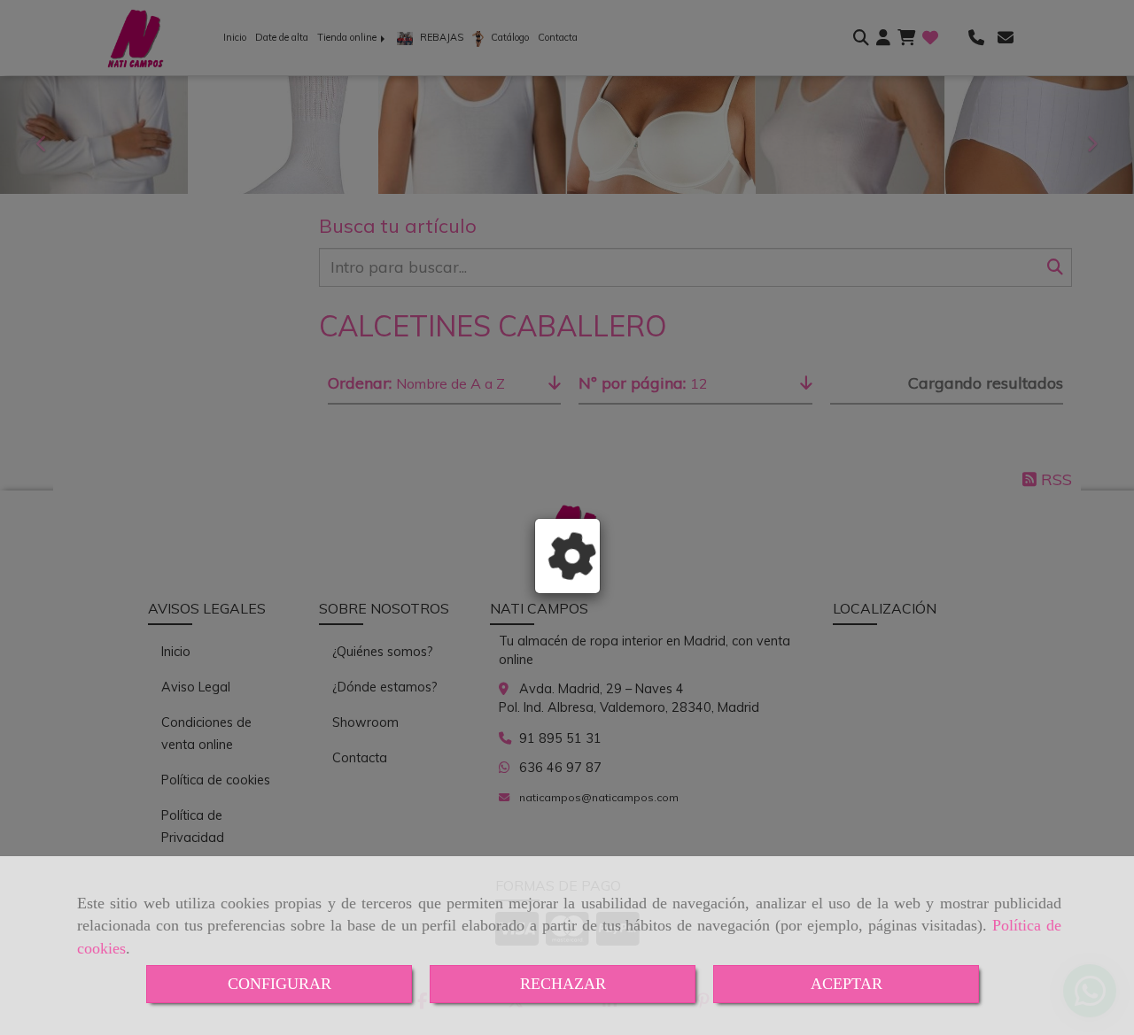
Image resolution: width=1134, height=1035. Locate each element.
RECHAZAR (563, 984)
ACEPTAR (846, 984)
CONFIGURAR (279, 984)
